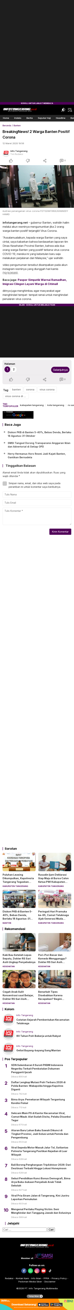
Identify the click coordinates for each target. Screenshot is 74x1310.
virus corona (47, 389)
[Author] (6, 152)
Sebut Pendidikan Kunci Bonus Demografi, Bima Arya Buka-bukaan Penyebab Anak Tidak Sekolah (40, 1182)
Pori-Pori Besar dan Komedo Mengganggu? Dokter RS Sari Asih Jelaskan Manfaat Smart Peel (53, 962)
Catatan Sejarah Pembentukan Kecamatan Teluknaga (42, 1021)
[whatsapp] (30, 1270)
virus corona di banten (17, 396)
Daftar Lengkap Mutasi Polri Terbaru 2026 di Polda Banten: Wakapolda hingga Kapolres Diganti (38, 1086)
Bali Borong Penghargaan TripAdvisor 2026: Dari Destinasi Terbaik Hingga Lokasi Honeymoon (41, 1166)
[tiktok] (50, 1270)
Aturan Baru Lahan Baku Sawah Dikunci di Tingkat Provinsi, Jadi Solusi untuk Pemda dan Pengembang (39, 1134)
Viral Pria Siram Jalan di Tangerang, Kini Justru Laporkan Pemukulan (40, 1197)
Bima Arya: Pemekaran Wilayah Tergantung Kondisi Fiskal (38, 1101)
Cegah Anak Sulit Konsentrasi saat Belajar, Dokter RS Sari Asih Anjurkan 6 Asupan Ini (18, 997)
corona (30, 389)
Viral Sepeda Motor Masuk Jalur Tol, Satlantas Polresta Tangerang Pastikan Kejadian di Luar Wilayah (39, 1151)
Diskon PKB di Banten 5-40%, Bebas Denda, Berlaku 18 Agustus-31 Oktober (39, 434)
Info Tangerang (19, 151)
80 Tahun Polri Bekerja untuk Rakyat (38, 1035)
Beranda (7, 125)
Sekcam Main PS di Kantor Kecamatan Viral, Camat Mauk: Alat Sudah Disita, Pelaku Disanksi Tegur (41, 1117)
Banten (17, 125)
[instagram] (37, 1270)
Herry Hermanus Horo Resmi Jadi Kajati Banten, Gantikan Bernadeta (37, 455)
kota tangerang (55, 405)
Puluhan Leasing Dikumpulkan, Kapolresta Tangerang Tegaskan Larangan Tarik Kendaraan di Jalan (19, 881)
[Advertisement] (37, 51)
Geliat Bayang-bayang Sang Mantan (38, 1050)
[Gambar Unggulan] (37, 186)
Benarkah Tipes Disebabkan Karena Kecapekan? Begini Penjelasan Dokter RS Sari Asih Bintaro (54, 999)
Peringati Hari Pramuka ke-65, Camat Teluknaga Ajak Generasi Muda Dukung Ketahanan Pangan (53, 918)
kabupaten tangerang (32, 405)
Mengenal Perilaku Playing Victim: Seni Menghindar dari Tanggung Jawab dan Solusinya (41, 1211)
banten (16, 389)
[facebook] (24, 1270)
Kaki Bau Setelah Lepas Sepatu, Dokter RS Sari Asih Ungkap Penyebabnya (19, 958)
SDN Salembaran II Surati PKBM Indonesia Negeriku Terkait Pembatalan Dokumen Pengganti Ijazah (37, 1069)
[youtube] (43, 1270)
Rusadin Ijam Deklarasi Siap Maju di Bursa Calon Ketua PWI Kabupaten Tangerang (53, 880)
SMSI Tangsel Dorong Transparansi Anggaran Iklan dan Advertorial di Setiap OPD (39, 445)
